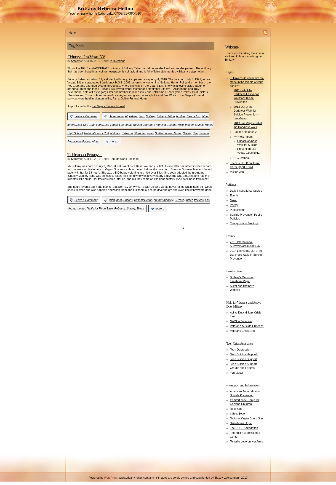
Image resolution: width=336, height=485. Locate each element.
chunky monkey (163, 200)
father (205, 116)
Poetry (234, 205)
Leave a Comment (86, 116)
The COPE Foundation (244, 428)
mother (189, 124)
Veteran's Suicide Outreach (247, 326)
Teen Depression (240, 349)
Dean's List (193, 116)
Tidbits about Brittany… (84, 154)
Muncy (199, 124)
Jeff (79, 124)
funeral (71, 124)
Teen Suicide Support (243, 359)
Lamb (99, 124)
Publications (117, 61)
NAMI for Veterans (241, 321)
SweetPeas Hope (241, 423)
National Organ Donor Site (246, 418)
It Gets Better (238, 413)
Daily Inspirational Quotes (246, 190)
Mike (181, 124)
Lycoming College (165, 124)
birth (112, 200)
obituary (115, 133)
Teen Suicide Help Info (244, 354)
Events (234, 195)
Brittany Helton (166, 116)
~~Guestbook (242, 158)
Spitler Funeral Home (168, 133)
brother (180, 116)
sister (150, 133)
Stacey (75, 61)
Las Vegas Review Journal (108, 106)
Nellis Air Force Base (100, 208)
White (95, 141)
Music (233, 200)
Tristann (204, 133)
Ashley (133, 116)
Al (126, 116)
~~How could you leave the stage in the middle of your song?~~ (247, 82)
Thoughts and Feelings (124, 159)
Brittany (150, 116)
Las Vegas (111, 124)
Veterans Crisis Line (242, 330)
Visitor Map (237, 172)
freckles (199, 200)
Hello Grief (236, 408)
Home (72, 32)
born (141, 116)
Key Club (89, 124)
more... (114, 141)
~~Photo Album (243, 136)
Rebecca (127, 133)
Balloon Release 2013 (247, 132)
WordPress (111, 477)
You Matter (236, 372)
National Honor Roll (96, 133)
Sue (195, 133)
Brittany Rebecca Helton (105, 8)
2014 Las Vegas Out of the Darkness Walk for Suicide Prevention (246, 254)
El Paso (179, 200)
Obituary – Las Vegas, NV (86, 56)
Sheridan (140, 133)
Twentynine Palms (78, 141)
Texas (140, 208)
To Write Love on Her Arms (246, 441)
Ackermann (116, 116)
